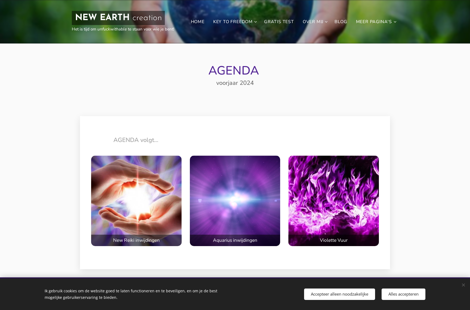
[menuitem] (199, 22)
